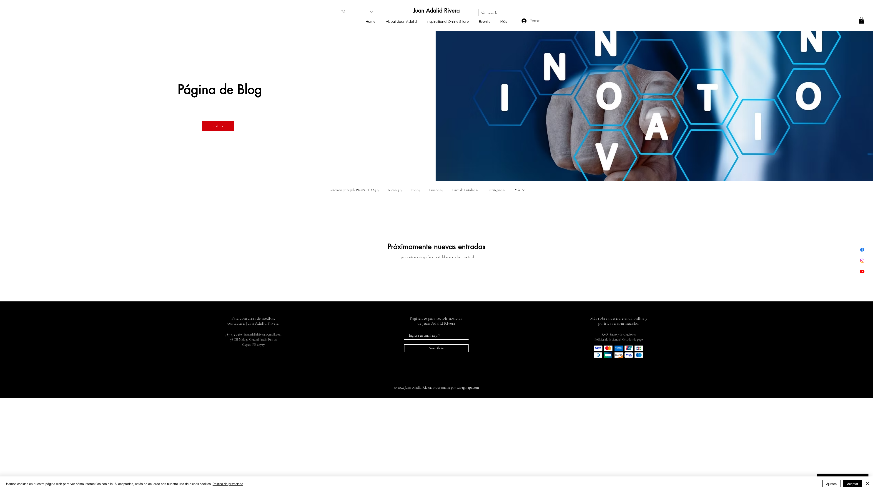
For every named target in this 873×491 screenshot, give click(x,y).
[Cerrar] (867, 483)
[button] (861, 20)
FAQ (605, 334)
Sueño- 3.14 (395, 190)
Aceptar (852, 483)
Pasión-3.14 (436, 190)
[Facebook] (862, 249)
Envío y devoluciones (623, 334)
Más (517, 190)
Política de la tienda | (608, 339)
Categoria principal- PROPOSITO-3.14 (354, 190)
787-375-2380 (233, 334)
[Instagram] (862, 260)
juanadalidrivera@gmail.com (262, 334)
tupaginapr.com (468, 387)
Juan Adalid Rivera (436, 10)
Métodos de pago (632, 339)
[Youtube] (862, 271)
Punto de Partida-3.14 (465, 190)
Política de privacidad (228, 483)
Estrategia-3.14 (497, 190)
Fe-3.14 (415, 190)
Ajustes (831, 483)
